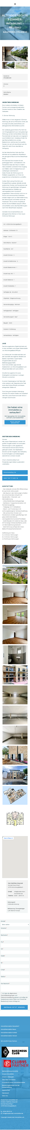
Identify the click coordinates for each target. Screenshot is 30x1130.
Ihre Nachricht (5, 983)
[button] (15, 4)
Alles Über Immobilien (9, 1079)
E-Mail (2, 970)
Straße (3, 956)
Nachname (4, 935)
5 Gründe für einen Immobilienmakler (13, 1082)
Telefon (3, 976)
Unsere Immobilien (8, 1074)
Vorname (3, 928)
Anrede (3, 921)
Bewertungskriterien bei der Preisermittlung (11, 1086)
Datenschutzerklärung (7, 997)
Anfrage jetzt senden (14, 1007)
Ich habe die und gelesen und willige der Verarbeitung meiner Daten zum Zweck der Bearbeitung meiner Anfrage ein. (14, 997)
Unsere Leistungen (8, 1077)
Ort (2, 949)
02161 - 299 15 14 (19, 895)
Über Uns (5, 1096)
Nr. (1, 963)
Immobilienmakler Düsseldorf (10, 1026)
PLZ (2, 942)
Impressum (5, 1093)
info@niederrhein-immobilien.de (19, 892)
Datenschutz (6, 1090)
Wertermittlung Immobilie (10, 1071)
